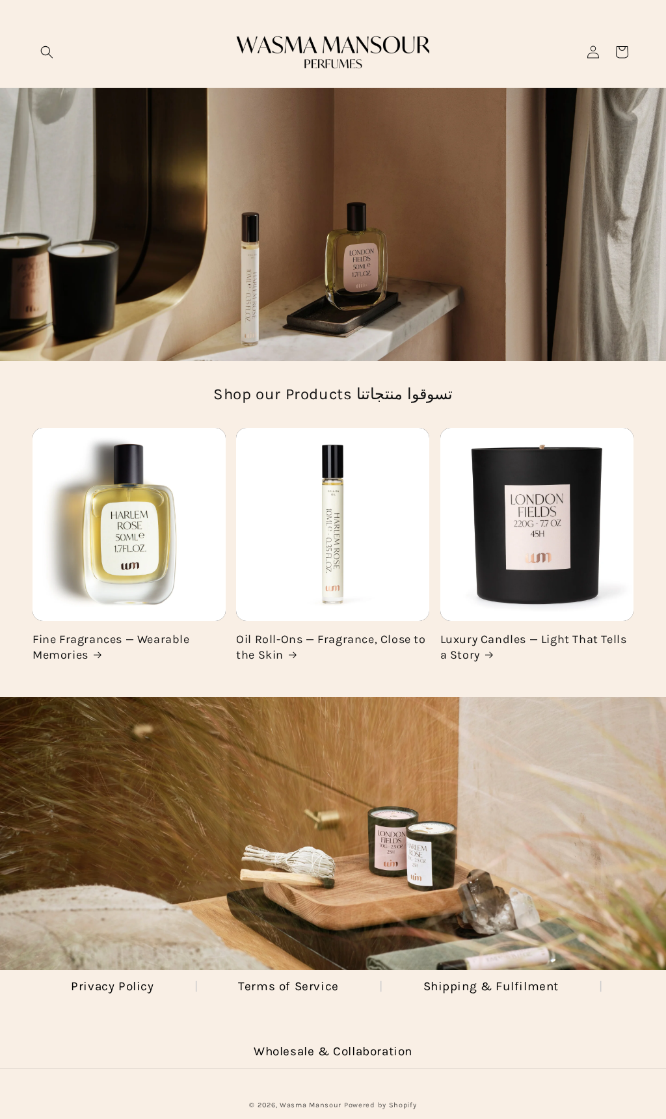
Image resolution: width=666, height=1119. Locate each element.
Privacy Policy (112, 986)
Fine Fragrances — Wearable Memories (111, 646)
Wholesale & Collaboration (333, 1051)
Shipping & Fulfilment (491, 986)
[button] (47, 52)
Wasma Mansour (310, 1105)
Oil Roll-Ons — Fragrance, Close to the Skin (330, 646)
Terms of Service (288, 986)
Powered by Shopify (380, 1105)
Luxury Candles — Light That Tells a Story (533, 646)
